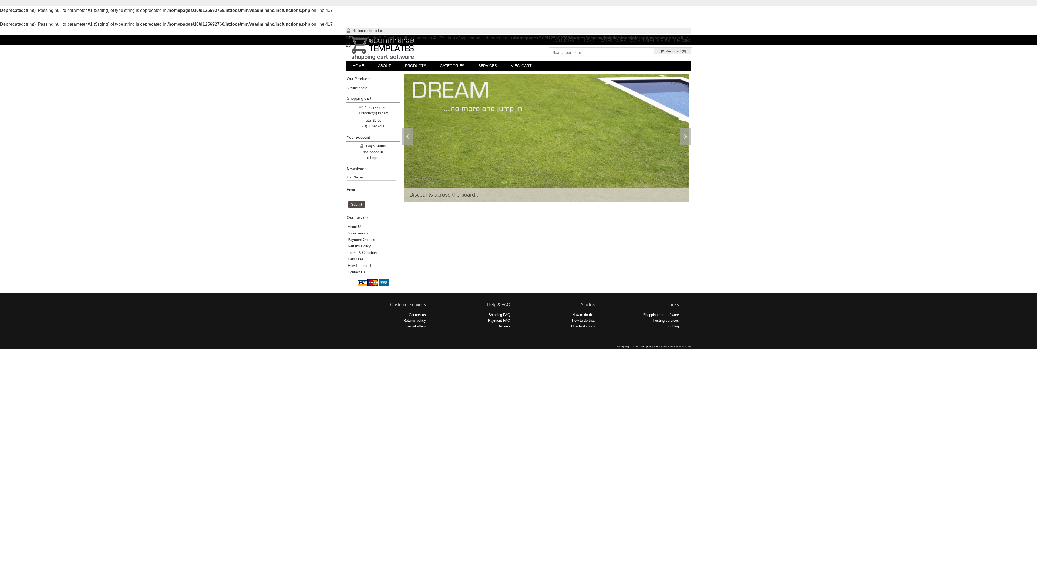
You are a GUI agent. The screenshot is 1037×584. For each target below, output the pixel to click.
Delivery (503, 326)
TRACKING (682, 41)
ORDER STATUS (656, 41)
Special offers (415, 326)
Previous (407, 136)
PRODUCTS (415, 66)
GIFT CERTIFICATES (595, 41)
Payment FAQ (499, 320)
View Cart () (675, 51)
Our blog (672, 326)
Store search (358, 233)
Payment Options (361, 240)
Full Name (355, 177)
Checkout (375, 126)
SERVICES (487, 66)
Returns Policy (359, 246)
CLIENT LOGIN (627, 41)
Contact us (417, 315)
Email (351, 190)
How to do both (583, 326)
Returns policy (414, 320)
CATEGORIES (452, 66)
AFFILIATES (564, 41)
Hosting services (666, 320)
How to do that (583, 320)
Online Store (357, 88)
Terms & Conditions (363, 253)
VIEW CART (521, 66)
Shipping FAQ (499, 315)
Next (685, 136)
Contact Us (356, 272)
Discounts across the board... (444, 195)
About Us (355, 227)
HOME (358, 66)
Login (382, 31)
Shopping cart (376, 107)
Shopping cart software (661, 315)
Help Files (355, 259)
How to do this (583, 315)
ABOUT (384, 66)
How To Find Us (360, 266)
